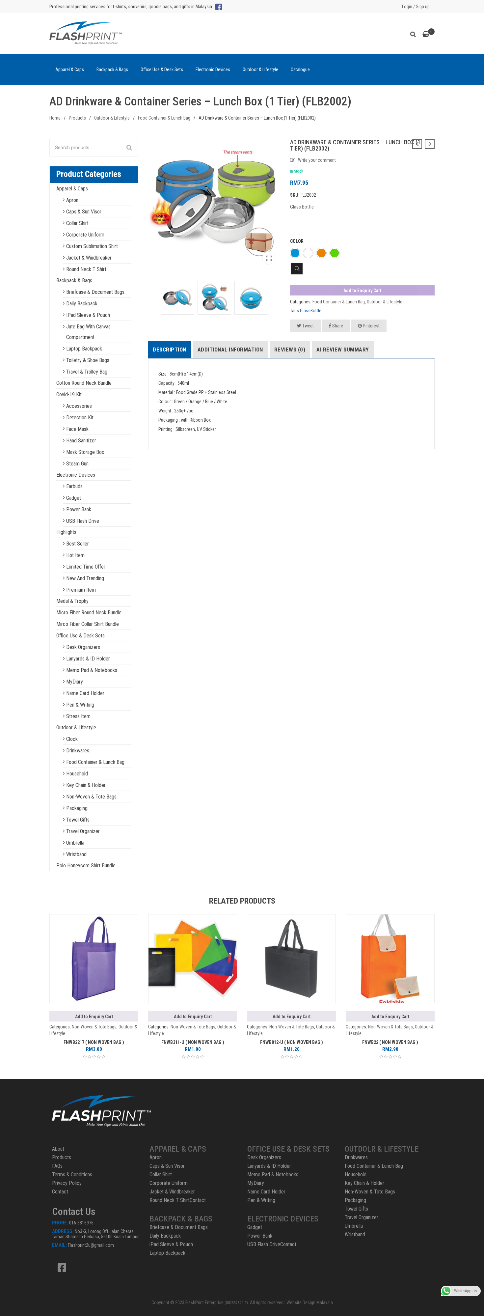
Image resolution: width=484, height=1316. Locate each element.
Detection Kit (80, 417)
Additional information (230, 349)
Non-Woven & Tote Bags (91, 797)
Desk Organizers (83, 647)
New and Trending (85, 578)
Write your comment (317, 160)
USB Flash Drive (82, 521)
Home (55, 118)
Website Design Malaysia (309, 1302)
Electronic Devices (213, 69)
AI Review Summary (342, 349)
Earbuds (74, 486)
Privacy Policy (67, 1183)
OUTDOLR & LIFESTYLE (381, 1149)
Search (414, 33)
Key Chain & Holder (86, 785)
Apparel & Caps (69, 69)
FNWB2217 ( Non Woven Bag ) (94, 1042)
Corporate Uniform (85, 235)
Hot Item (75, 555)
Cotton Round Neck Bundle (84, 383)
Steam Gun (77, 464)
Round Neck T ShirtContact (177, 1200)
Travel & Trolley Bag (86, 372)
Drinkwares (77, 750)
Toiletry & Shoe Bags (87, 360)
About (58, 1149)
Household (77, 773)
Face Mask (77, 429)
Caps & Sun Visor (83, 212)
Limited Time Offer (85, 567)
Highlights (66, 532)
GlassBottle (310, 310)
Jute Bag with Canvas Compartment (88, 331)
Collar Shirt (77, 223)
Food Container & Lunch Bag (164, 118)
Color (297, 241)
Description (169, 349)
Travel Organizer (83, 831)
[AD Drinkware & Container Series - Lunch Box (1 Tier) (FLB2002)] (268, 258)
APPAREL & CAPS (177, 1149)
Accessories (79, 406)
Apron (72, 200)
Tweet (307, 325)
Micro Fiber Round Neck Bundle (88, 612)
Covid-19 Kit (69, 394)
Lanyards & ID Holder (88, 659)
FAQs (57, 1166)
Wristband (76, 854)
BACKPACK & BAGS (180, 1218)
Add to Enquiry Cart (362, 290)
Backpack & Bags (112, 69)
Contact (60, 1192)
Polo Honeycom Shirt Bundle (86, 865)
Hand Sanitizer (81, 440)
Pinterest (371, 325)
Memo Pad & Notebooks (91, 670)
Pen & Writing (80, 705)
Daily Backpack (81, 303)
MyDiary (74, 682)
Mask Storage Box (85, 452)
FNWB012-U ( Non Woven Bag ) (291, 1042)
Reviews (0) (290, 349)
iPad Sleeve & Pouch (88, 315)
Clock (72, 739)
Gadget (73, 498)
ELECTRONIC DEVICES (282, 1218)
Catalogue (300, 69)
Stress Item (78, 716)
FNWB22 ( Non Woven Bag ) (390, 1042)
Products (77, 118)
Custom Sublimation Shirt (92, 246)
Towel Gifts (78, 820)
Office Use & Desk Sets (162, 69)
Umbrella (75, 843)
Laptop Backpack (84, 349)
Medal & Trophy (72, 601)
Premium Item (81, 590)
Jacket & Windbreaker (89, 258)
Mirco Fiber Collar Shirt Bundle (87, 624)
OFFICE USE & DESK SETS (288, 1149)
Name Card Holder (85, 693)
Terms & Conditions (72, 1174)
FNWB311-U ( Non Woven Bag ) (192, 1042)
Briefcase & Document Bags (95, 292)
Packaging (77, 808)
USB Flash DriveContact (271, 1244)
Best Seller (77, 544)
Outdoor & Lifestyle (260, 69)
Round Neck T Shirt (86, 269)
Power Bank (78, 509)
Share (337, 325)
